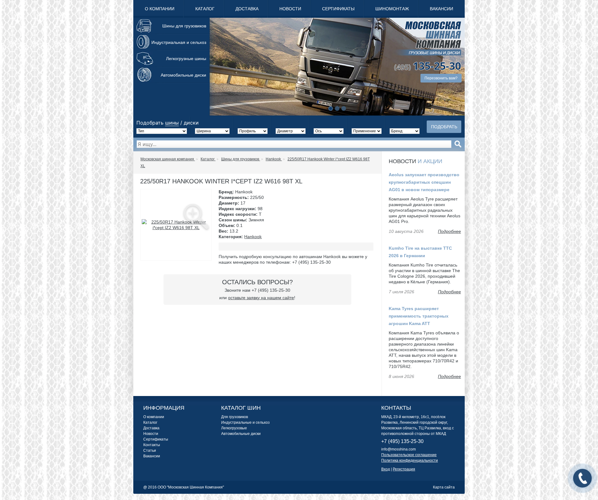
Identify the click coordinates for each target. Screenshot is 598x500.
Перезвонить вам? (441, 78)
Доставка (247, 8)
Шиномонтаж (392, 8)
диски (191, 123)
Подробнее (449, 231)
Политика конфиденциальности (409, 460)
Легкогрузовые (234, 428)
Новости (290, 8)
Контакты (151, 445)
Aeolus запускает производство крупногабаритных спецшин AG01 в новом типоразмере (424, 182)
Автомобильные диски (183, 75)
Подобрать (444, 126)
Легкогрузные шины (186, 58)
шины (172, 123)
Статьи (149, 450)
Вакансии (441, 8)
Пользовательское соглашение (409, 455)
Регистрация (404, 469)
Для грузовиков (234, 417)
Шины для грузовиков (184, 25)
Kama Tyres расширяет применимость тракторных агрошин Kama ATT (418, 316)
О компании (159, 8)
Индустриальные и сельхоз (245, 422)
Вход (385, 469)
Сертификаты (338, 8)
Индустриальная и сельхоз (178, 42)
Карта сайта (444, 487)
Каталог (205, 8)
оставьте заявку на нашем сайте (261, 297)
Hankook (253, 236)
